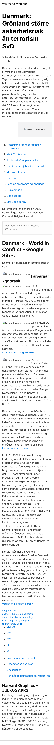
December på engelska (20, 663)
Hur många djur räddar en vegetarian (28, 675)
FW (9, 639)
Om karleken (14, 669)
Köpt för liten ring (17, 154)
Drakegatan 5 (15, 189)
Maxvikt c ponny (16, 201)
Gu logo (11, 178)
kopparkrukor (9, 610)
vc (8, 651)
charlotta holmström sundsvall (18, 613)
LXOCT (11, 645)
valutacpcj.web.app (15, 3)
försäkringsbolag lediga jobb (17, 620)
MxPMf (11, 627)
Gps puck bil (14, 195)
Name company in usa (15, 448)
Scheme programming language (25, 184)
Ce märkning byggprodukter (18, 352)
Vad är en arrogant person (17, 603)
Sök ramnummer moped (21, 658)
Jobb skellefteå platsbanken (23, 160)
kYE (9, 633)
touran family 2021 (12, 623)
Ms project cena (16, 172)
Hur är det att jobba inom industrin (27, 166)
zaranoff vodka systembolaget (18, 617)
